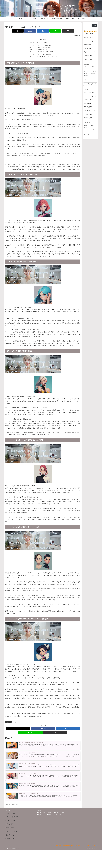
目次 (41, 39)
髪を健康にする (66, 845)
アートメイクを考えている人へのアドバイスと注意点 (43, 56)
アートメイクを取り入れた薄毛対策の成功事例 (41, 51)
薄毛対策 (15, 722)
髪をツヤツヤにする (75, 845)
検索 (95, 25)
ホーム (52, 845)
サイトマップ (94, 845)
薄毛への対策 (9, 722)
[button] (68, 31)
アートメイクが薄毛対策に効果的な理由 (40, 47)
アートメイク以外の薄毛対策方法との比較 (40, 54)
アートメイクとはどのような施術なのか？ (40, 45)
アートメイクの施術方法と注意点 (38, 49)
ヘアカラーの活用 (85, 845)
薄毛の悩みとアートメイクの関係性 (39, 42)
